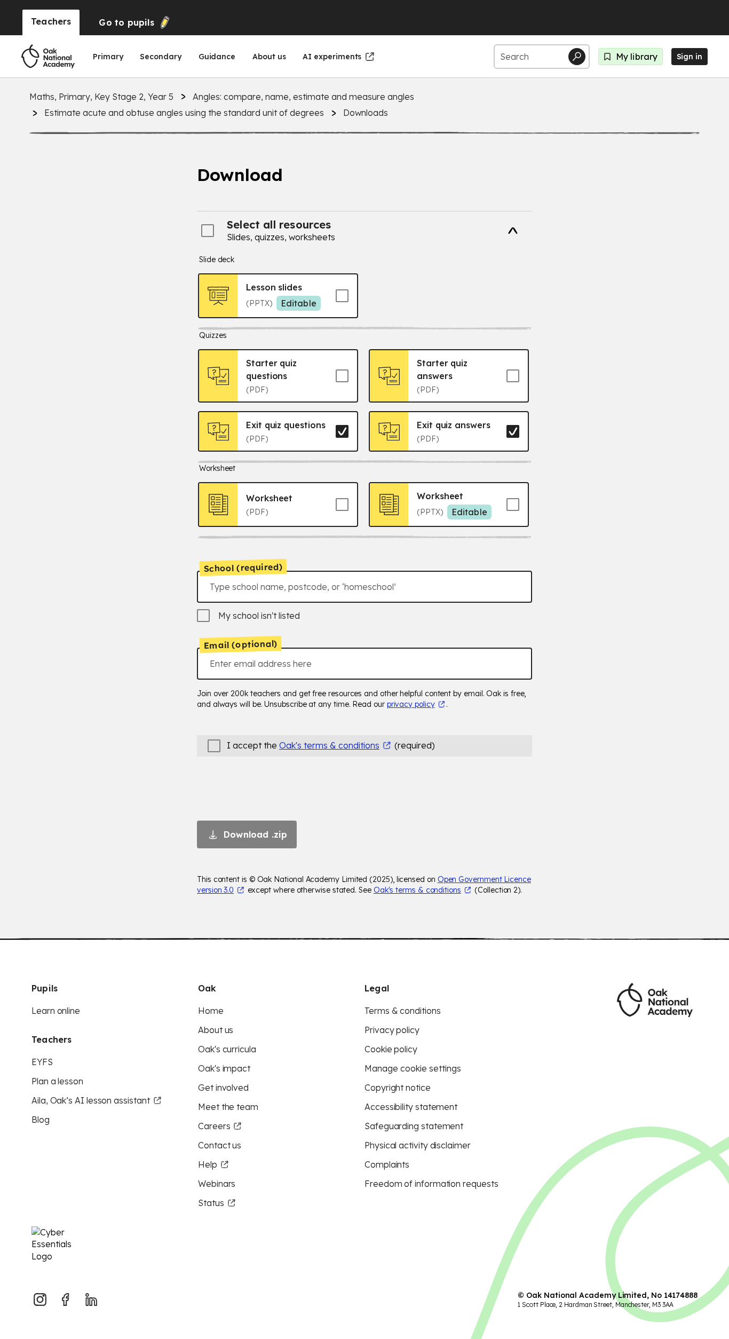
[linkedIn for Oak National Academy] (91, 1299)
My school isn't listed (259, 615)
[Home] (48, 57)
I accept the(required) (331, 745)
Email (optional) (240, 644)
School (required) (243, 567)
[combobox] (364, 587)
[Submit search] (576, 56)
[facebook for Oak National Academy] (65, 1299)
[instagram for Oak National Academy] (40, 1299)
